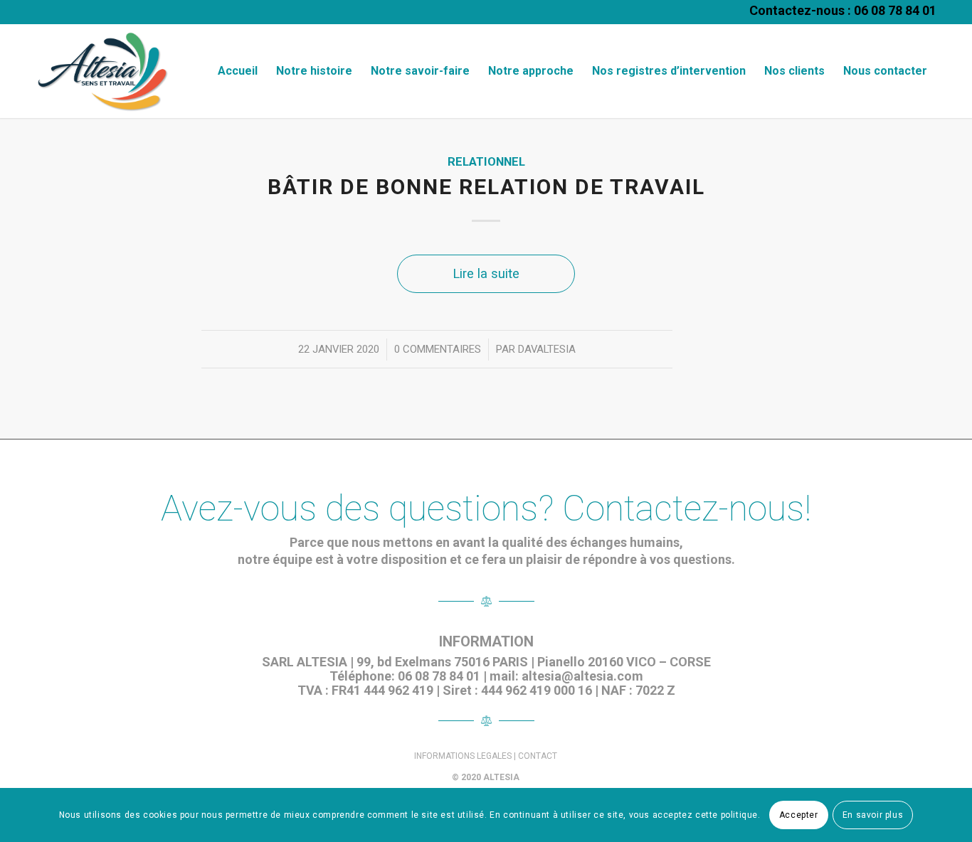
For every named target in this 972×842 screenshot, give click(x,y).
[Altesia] (102, 71)
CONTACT (537, 756)
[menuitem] (237, 71)
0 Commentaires (437, 349)
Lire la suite (486, 273)
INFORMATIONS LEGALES (463, 756)
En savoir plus (872, 815)
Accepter (798, 815)
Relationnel (486, 162)
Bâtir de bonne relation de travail (486, 186)
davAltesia (547, 349)
